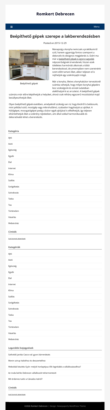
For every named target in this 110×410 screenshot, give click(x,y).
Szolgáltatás (13, 186)
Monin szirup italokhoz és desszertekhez (26, 360)
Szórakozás (13, 192)
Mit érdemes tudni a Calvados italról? (25, 379)
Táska (11, 198)
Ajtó (10, 137)
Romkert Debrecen (55, 14)
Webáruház (13, 223)
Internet (12, 168)
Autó (10, 143)
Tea (10, 205)
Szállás (11, 180)
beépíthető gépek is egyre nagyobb (76, 58)
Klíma (11, 174)
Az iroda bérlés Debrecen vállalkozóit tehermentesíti (32, 373)
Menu (97, 26)
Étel (10, 162)
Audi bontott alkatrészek (16, 239)
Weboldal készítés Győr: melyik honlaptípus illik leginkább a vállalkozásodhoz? (44, 366)
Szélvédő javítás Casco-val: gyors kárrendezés (29, 354)
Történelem (13, 211)
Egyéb (11, 156)
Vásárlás (12, 217)
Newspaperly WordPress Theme (71, 406)
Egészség (12, 149)
